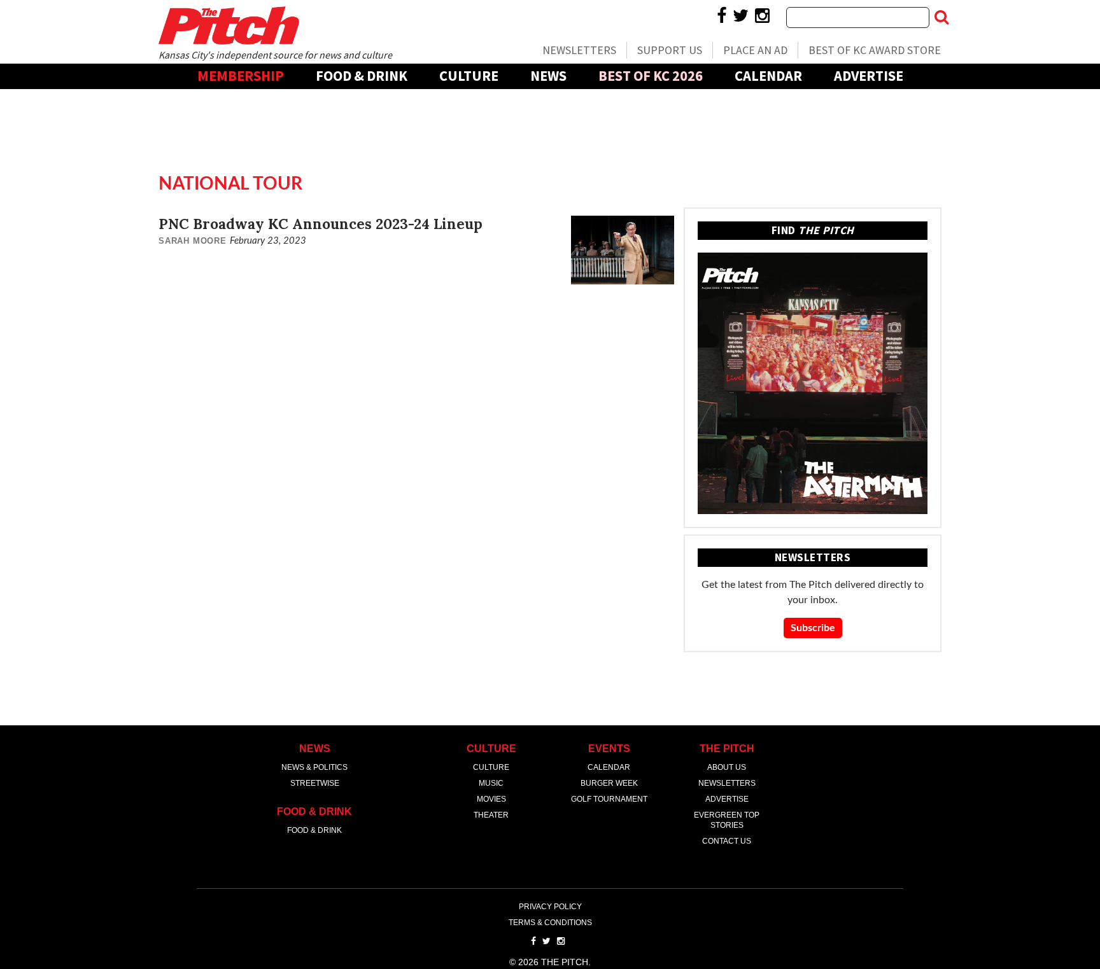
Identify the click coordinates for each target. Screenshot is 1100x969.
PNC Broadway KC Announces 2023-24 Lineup (321, 223)
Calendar (768, 76)
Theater (491, 815)
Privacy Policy (550, 906)
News (548, 76)
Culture (468, 76)
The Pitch (228, 25)
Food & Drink (361, 76)
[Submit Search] (941, 17)
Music (491, 783)
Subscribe (813, 628)
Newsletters (579, 50)
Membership (240, 76)
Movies (491, 799)
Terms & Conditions (550, 922)
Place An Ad (755, 50)
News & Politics (314, 767)
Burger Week (609, 783)
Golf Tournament (609, 799)
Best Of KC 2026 (650, 76)
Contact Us (726, 841)
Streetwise (314, 783)
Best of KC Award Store (874, 50)
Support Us (669, 50)
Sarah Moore (193, 241)
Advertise (868, 76)
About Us (726, 767)
